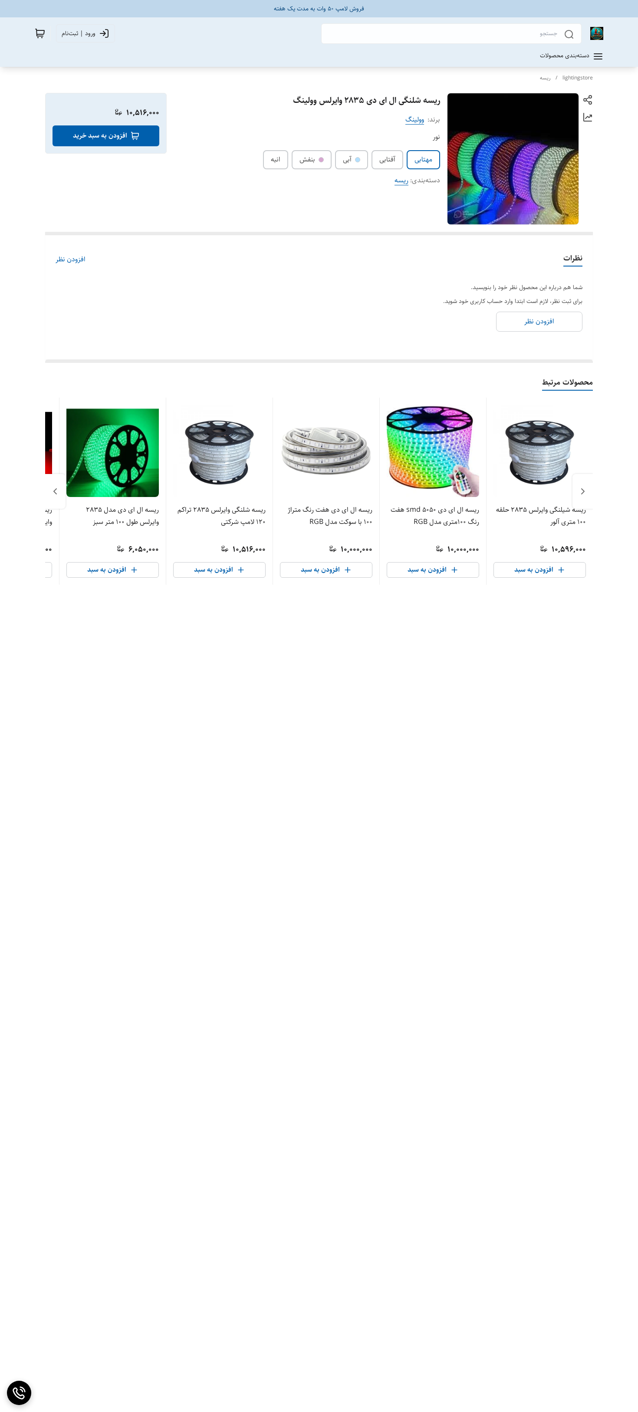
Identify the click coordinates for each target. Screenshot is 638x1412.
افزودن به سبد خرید (100, 135)
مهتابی (423, 159)
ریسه (545, 78)
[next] (55, 491)
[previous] (582, 491)
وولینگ (414, 119)
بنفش (307, 159)
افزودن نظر (71, 259)
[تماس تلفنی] (19, 1393)
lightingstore (577, 78)
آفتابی (387, 159)
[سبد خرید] (40, 33)
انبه (275, 159)
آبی (347, 159)
